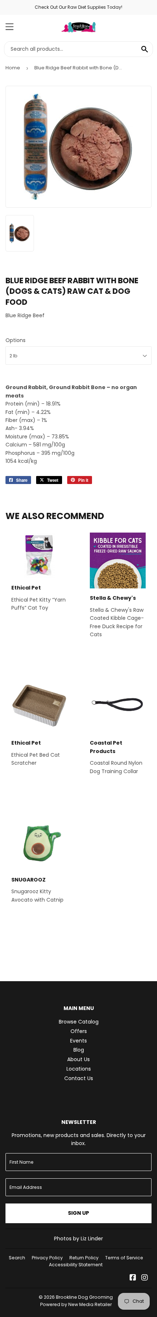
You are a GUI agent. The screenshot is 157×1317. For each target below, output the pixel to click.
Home (12, 67)
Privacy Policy (47, 1258)
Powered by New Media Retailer (76, 1304)
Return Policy (84, 1258)
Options (15, 340)
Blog (78, 1049)
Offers (78, 1031)
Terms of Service (124, 1258)
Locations (78, 1068)
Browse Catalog (79, 1021)
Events (78, 1040)
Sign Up (78, 1213)
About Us (78, 1059)
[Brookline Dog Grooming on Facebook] (133, 1278)
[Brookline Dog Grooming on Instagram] (144, 1278)
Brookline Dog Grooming (84, 1297)
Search (17, 1258)
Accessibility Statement (76, 1265)
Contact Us (78, 1078)
